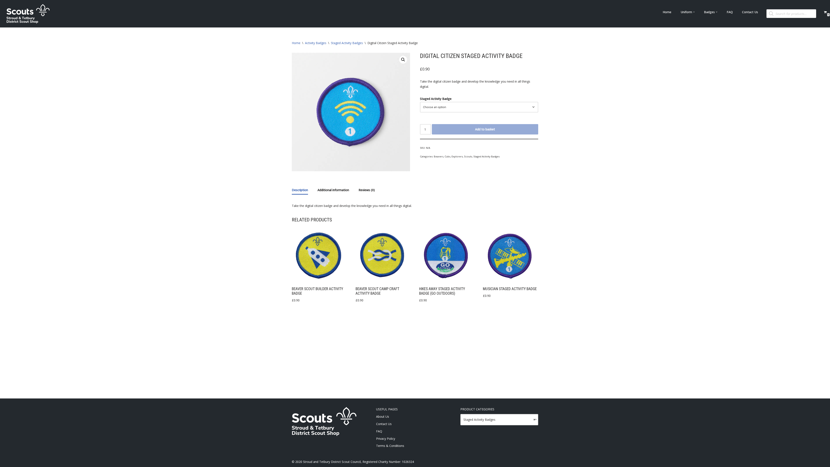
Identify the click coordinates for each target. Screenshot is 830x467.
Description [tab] (300, 190)
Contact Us (750, 12)
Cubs (447, 156)
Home (667, 12)
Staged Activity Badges (347, 43)
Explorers (457, 156)
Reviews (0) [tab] (367, 190)
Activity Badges (315, 43)
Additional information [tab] (333, 190)
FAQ (730, 12)
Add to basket (485, 129)
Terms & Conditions (390, 446)
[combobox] (499, 419)
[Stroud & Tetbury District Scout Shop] (28, 14)
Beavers (438, 156)
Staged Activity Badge (436, 99)
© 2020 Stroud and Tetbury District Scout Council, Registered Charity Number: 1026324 (353, 462)
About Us (382, 416)
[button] (694, 12)
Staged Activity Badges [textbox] (499, 419)
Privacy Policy (385, 439)
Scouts (468, 156)
